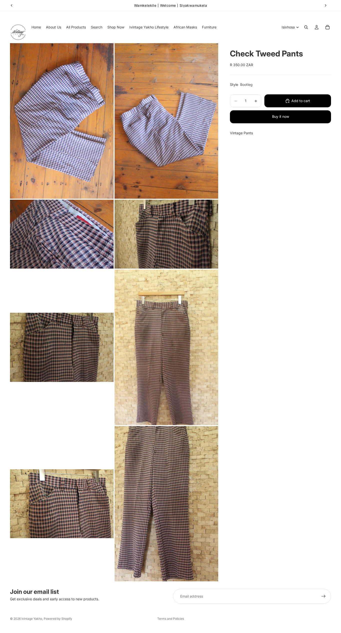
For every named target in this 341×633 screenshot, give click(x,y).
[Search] (306, 27)
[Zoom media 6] (166, 347)
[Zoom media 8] (166, 503)
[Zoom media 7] (62, 503)
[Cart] (327, 27)
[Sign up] (323, 596)
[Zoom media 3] (62, 234)
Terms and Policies (170, 619)
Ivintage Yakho (31, 619)
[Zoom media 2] (166, 120)
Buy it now (280, 116)
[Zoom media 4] (166, 234)
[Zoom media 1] (62, 120)
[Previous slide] (11, 5)
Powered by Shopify (58, 619)
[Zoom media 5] (62, 347)
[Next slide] (325, 5)
